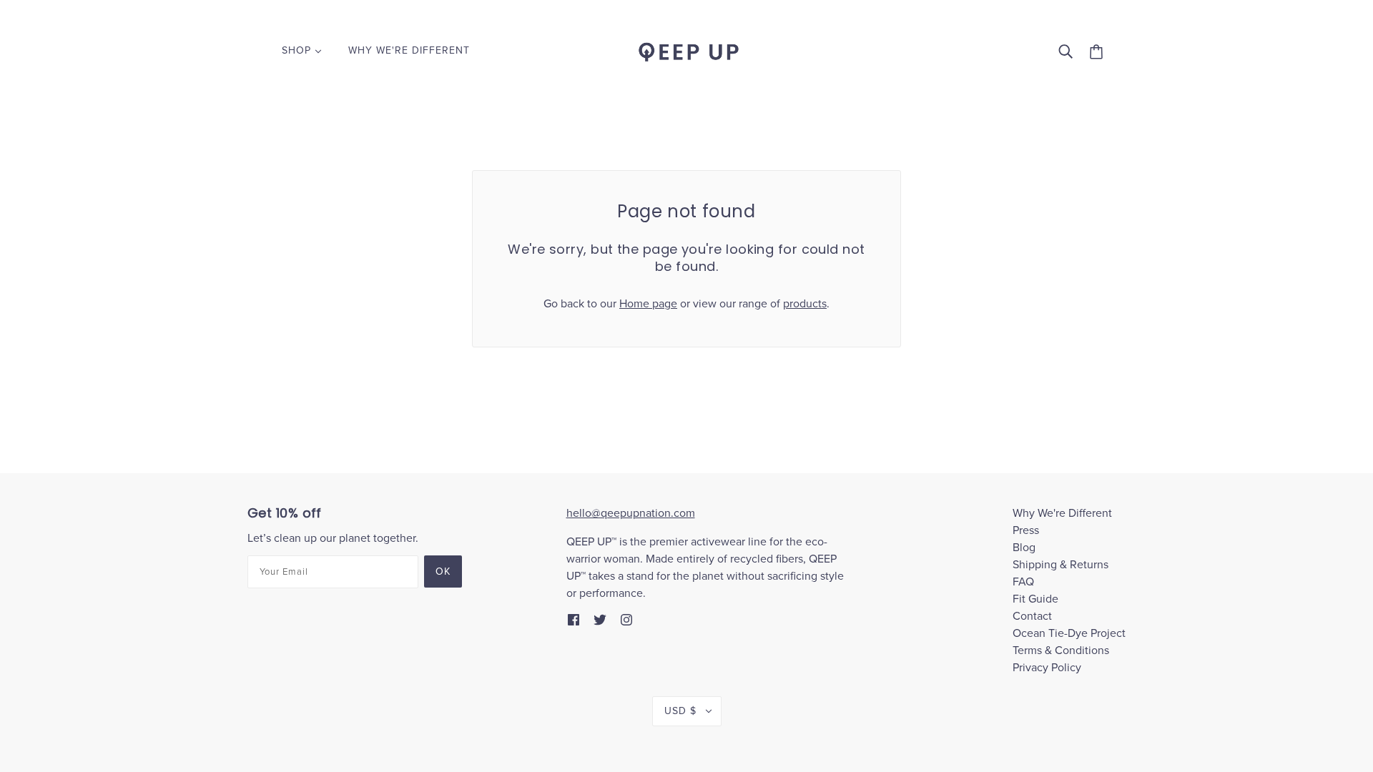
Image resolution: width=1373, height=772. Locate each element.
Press (1026, 530)
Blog (1024, 547)
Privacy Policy (1047, 667)
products (805, 304)
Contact (1032, 616)
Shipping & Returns (1060, 565)
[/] (686, 50)
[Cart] (1096, 51)
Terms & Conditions (1061, 650)
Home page (648, 304)
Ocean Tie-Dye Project (1069, 633)
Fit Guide (1035, 599)
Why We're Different (1062, 513)
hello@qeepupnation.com (630, 513)
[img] (573, 619)
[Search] (1065, 50)
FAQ (1023, 582)
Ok (443, 571)
